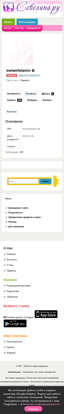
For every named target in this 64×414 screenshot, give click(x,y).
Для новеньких (16, 226)
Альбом (47, 100)
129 (21, 152)
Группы (14, 100)
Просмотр (12, 112)
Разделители (15, 212)
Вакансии (12, 297)
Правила (11, 271)
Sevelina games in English (20, 317)
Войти (8, 22)
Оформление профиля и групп (24, 217)
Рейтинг (12, 222)
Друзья (47, 93)
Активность (13, 93)
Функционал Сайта (18, 208)
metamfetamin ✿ (20, 70)
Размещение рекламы (19, 286)
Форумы (32, 100)
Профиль (31, 93)
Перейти (24, 80)
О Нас (10, 265)
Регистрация (27, 22)
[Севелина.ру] (32, 14)
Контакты (12, 259)
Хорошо (33, 409)
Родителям (13, 291)
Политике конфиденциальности (41, 404)
